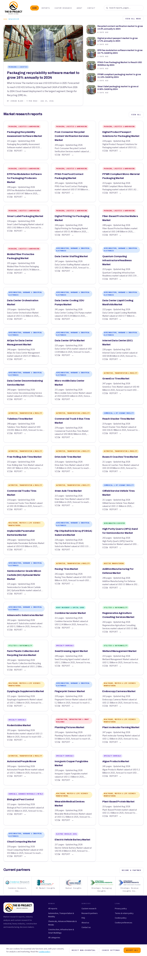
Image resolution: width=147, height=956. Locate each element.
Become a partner (131, 870)
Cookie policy (120, 917)
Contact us (86, 927)
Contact (91, 8)
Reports (46, 8)
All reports (52, 908)
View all (136, 115)
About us (85, 922)
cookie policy (44, 951)
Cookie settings (111, 950)
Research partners (90, 913)
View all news (133, 19)
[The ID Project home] (13, 7)
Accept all (132, 950)
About (79, 8)
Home (34, 8)
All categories (54, 937)
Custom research (89, 908)
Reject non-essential (84, 950)
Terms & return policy (124, 913)
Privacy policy (121, 908)
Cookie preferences (123, 922)
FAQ (83, 917)
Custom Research (63, 8)
